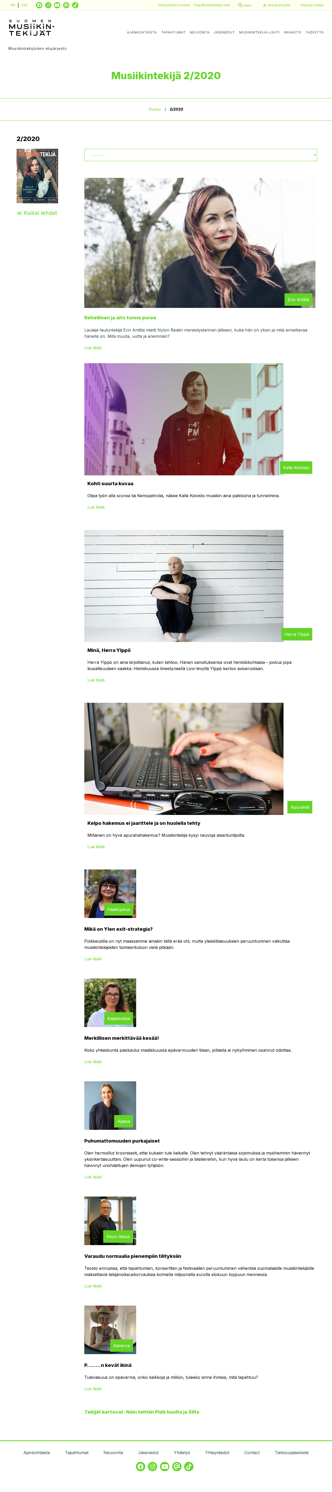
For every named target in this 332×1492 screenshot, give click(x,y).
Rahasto (292, 32)
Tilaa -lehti (211, 5)
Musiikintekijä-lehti (259, 32)
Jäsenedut (224, 32)
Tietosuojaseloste (292, 1452)
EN (13, 5)
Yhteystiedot (167, 5)
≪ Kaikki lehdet (37, 213)
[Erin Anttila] (199, 306)
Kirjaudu (312, 5)
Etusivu (155, 109)
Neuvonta (200, 32)
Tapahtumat (173, 32)
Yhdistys (315, 32)
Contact (184, 5)
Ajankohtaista (142, 32)
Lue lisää (92, 347)
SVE (24, 5)
